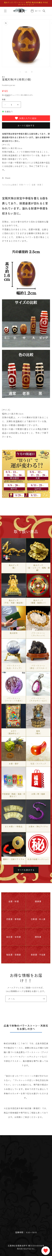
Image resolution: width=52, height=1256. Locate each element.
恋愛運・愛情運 (13, 919)
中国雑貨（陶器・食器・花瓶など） (13, 795)
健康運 (38, 901)
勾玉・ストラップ (38, 763)
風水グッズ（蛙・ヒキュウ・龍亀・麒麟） (38, 567)
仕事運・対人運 (38, 919)
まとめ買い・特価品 (13, 826)
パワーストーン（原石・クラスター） (38, 666)
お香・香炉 (14, 763)
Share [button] (7, 178)
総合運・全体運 (13, 936)
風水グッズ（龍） (14, 566)
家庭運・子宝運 (38, 954)
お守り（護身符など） (13, 732)
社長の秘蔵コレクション (38, 859)
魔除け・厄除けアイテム (13, 859)
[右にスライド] (32, 72)
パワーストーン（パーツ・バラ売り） (13, 699)
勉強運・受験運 (13, 954)
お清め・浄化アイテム (38, 826)
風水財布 (13, 633)
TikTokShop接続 (9, 184)
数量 (4, 99)
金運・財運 (36, 184)
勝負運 (38, 936)
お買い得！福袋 (38, 794)
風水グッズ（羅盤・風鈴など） (38, 601)
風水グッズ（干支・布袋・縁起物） (13, 601)
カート (37, 11)
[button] (5, 11)
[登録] (44, 999)
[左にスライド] (20, 72)
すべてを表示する (26, 870)
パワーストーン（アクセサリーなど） (38, 699)
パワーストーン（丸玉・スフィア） (13, 666)
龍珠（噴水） (38, 732)
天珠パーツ (24, 184)
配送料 (7, 95)
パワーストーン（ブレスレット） (38, 634)
